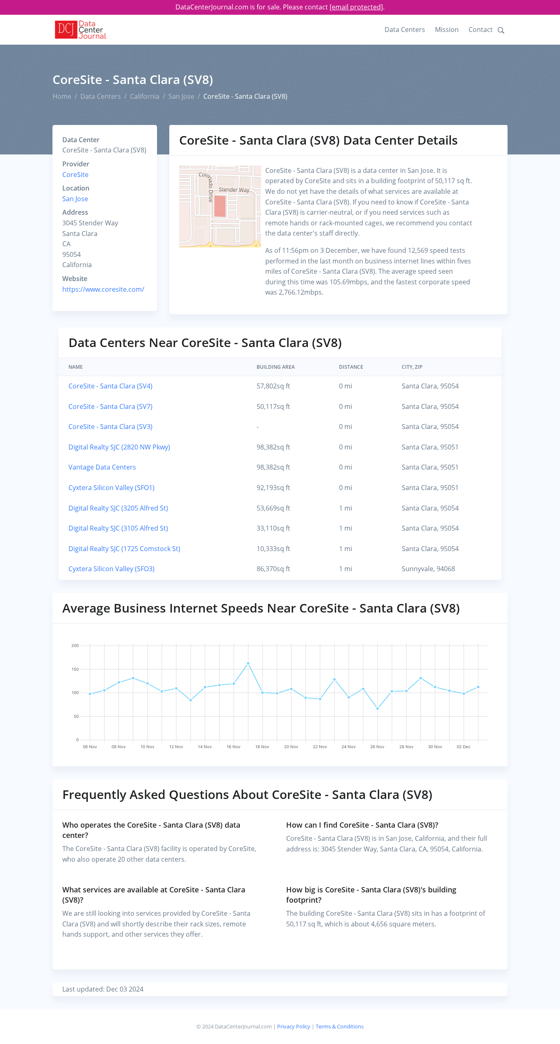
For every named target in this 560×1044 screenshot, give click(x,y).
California (144, 96)
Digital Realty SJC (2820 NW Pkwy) (119, 447)
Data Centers (405, 29)
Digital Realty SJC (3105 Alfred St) (118, 528)
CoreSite (75, 174)
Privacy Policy (293, 1026)
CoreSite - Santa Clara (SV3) (110, 426)
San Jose (181, 96)
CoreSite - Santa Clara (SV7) (110, 406)
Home (61, 96)
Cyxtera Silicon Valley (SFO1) (111, 487)
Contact (481, 29)
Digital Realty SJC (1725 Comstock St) (124, 548)
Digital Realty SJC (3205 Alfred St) (118, 508)
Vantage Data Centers (102, 467)
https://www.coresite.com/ (103, 289)
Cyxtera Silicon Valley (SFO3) (111, 568)
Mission (447, 29)
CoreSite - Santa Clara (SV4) (110, 385)
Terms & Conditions (340, 1026)
